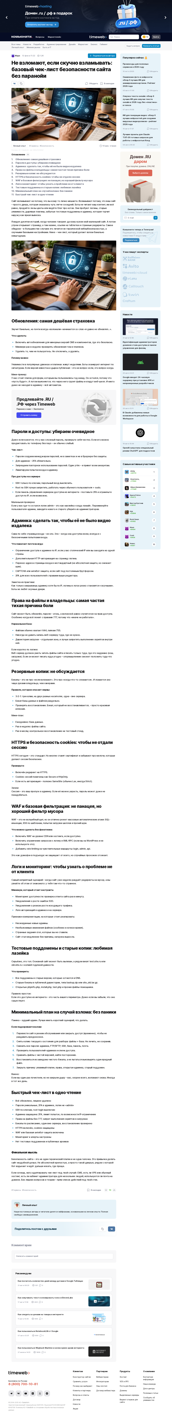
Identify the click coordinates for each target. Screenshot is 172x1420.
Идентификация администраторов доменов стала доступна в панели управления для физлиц (140, 345)
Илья (132, 527)
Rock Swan (134, 519)
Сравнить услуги (80, 1381)
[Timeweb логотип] (37, 1373)
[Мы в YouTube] (26, 1393)
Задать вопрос (133, 46)
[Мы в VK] (18, 1393)
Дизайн (72, 44)
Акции (75, 1409)
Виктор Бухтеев (136, 503)
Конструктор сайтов (82, 1377)
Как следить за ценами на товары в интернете (40, 1314)
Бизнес (94, 44)
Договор (76, 1399)
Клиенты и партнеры (82, 1390)
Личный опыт (17, 47)
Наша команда (149, 1384)
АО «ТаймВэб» (24, 1402)
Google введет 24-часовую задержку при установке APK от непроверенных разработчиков (138, 380)
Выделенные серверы (129, 1395)
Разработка (38, 44)
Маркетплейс (54, 37)
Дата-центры (149, 1388)
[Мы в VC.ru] (40, 1393)
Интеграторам (102, 1381)
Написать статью (151, 46)
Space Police (135, 495)
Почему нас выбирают (82, 1386)
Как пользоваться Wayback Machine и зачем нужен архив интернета (51, 1348)
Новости (27, 44)
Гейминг (103, 44)
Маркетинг (83, 44)
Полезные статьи (150, 1393)
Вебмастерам (102, 1377)
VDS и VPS (124, 1381)
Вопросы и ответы (81, 1395)
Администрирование (56, 44)
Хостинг (123, 1377)
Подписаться (131, 240)
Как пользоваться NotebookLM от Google (38, 1331)
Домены (123, 1390)
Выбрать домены (140, 173)
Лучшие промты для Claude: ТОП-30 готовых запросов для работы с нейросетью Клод (138, 137)
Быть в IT (47, 47)
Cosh (132, 535)
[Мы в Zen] (47, 1393)
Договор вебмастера (105, 1390)
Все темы (16, 44)
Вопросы (40, 37)
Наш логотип (101, 1386)
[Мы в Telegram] (11, 1393)
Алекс (132, 543)
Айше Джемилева (137, 487)
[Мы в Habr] (33, 1393)
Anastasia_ (135, 479)
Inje (131, 511)
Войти (156, 37)
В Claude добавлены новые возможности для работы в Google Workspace (140, 415)
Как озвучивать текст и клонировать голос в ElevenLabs (45, 1297)
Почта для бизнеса (128, 1386)
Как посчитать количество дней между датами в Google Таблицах (50, 1281)
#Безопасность (47, 146)
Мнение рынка (33, 47)
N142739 (11, 1407)
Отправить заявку (29, 415)
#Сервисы (34, 146)
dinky (132, 471)
